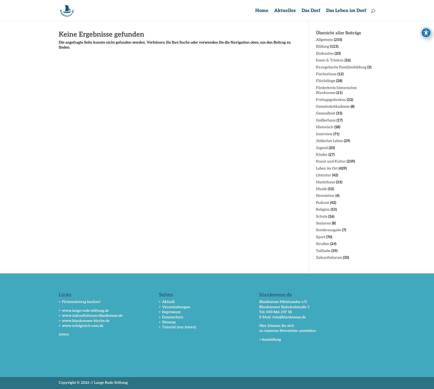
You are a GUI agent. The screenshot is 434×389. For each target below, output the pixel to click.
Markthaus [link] (325, 182)
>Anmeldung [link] (270, 340)
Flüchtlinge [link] (325, 81)
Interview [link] (324, 134)
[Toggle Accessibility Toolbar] (426, 32)
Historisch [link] (324, 127)
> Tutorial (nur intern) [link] (177, 327)
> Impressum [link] (170, 312)
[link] (67, 10)
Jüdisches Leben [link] (329, 141)
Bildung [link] (322, 46)
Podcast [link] (322, 203)
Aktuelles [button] (285, 11)
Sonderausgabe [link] (328, 230)
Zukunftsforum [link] (329, 258)
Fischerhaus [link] (326, 74)
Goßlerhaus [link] (326, 120)
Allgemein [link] (324, 40)
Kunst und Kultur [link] (331, 161)
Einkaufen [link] (325, 53)
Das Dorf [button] (311, 11)
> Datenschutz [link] (171, 317)
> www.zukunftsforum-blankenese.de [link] (91, 316)
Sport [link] (320, 237)
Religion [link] (323, 209)
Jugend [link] (322, 148)
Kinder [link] (322, 155)
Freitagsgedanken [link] (331, 100)
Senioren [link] (323, 223)
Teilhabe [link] (323, 251)
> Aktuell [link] (167, 302)
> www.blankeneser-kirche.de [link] (84, 321)
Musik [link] (321, 189)
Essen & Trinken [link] (330, 60)
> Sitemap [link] (167, 322)
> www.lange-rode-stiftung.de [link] (84, 311)
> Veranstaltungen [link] (174, 307)
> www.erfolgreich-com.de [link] (81, 326)
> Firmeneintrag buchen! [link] (80, 302)
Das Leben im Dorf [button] (346, 11)
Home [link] (261, 11)
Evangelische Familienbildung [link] (341, 67)
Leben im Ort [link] (327, 168)
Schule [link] (321, 216)
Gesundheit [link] (325, 113)
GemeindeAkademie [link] (333, 107)
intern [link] (64, 334)
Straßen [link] (322, 244)
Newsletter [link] (325, 196)
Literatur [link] (323, 175)
